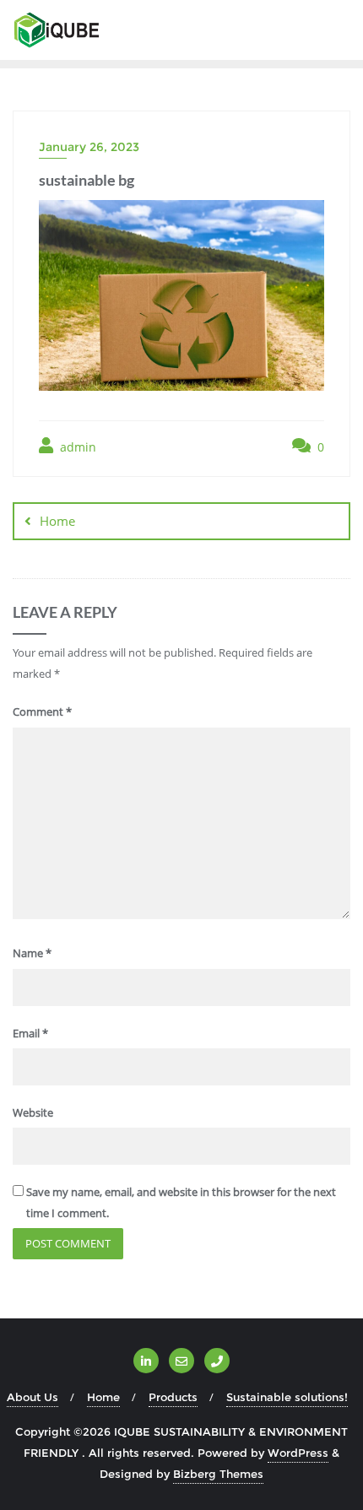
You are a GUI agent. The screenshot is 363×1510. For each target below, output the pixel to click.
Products (173, 1397)
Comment (42, 711)
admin (76, 447)
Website (33, 1112)
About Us (32, 1397)
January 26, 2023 (89, 146)
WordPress (298, 1452)
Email (30, 1033)
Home (57, 520)
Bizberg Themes (218, 1473)
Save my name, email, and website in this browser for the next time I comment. (181, 1202)
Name (32, 953)
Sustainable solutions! (287, 1397)
